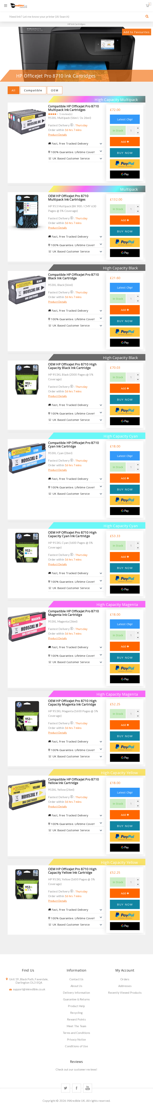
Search (147, 16)
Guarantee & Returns (76, 999)
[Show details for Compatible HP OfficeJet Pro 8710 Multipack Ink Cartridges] (27, 122)
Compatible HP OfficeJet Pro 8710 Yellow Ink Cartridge (73, 781)
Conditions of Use (76, 1046)
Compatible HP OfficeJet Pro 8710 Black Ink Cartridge (73, 276)
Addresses (125, 986)
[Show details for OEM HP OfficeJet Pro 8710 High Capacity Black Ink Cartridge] (27, 380)
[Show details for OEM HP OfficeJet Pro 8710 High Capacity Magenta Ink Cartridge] (27, 716)
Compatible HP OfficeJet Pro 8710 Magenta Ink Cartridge (73, 613)
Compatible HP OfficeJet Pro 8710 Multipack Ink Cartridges (73, 108)
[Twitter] (65, 1088)
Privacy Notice (76, 1039)
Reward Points (76, 1019)
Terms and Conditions (76, 1032)
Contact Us (76, 979)
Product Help (76, 1006)
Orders (124, 979)
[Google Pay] (125, 174)
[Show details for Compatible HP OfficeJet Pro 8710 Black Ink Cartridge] (27, 290)
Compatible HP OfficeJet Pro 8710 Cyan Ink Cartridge (73, 444)
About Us (76, 986)
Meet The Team (76, 1026)
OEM (54, 90)
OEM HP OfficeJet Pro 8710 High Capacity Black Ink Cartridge (72, 366)
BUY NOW (125, 153)
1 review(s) (65, 114)
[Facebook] (76, 1088)
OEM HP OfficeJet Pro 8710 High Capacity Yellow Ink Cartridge (72, 871)
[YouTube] (87, 1088)
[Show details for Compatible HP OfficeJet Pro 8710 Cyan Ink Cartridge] (27, 458)
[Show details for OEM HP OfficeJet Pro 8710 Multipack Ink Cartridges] (27, 211)
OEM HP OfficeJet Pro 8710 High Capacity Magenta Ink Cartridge (72, 702)
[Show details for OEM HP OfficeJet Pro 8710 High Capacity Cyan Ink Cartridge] (27, 548)
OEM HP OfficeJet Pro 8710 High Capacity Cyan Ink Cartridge (72, 534)
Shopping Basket (149, 4)
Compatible (33, 90)
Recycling (76, 1012)
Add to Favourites (137, 32)
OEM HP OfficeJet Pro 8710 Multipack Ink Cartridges (68, 197)
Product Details (57, 134)
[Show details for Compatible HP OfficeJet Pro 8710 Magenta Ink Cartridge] (27, 626)
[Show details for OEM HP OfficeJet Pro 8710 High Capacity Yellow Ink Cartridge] (27, 884)
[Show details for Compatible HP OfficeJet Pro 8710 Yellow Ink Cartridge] (27, 795)
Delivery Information (76, 992)
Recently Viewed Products (125, 992)
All (13, 90)
